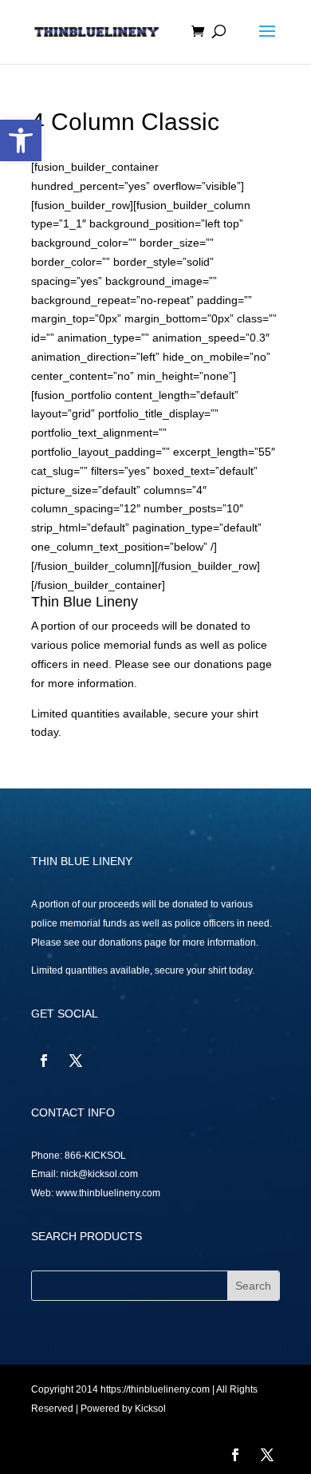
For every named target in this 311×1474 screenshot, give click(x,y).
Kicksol (150, 1408)
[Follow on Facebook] (44, 1060)
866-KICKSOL (95, 1155)
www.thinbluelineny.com (108, 1193)
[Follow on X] (76, 1060)
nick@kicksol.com (99, 1174)
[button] (20, 140)
